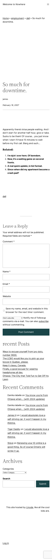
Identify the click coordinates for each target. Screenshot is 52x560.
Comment (9, 241)
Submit (42, 484)
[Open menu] (48, 4)
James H (11, 415)
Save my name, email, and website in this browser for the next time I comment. (27, 310)
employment (17, 18)
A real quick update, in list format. (24, 166)
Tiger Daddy (13, 429)
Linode (29, 507)
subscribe (43, 321)
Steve (10, 443)
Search (6, 478)
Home (6, 18)
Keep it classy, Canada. (14, 365)
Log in (6, 543)
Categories (8, 469)
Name (6, 271)
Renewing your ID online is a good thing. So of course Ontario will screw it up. (26, 447)
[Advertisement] (26, 52)
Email (6, 284)
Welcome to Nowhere (14, 4)
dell (28, 18)
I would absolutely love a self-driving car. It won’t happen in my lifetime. (26, 419)
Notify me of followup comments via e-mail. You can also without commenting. (25, 321)
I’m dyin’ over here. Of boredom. (24, 155)
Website (7, 296)
